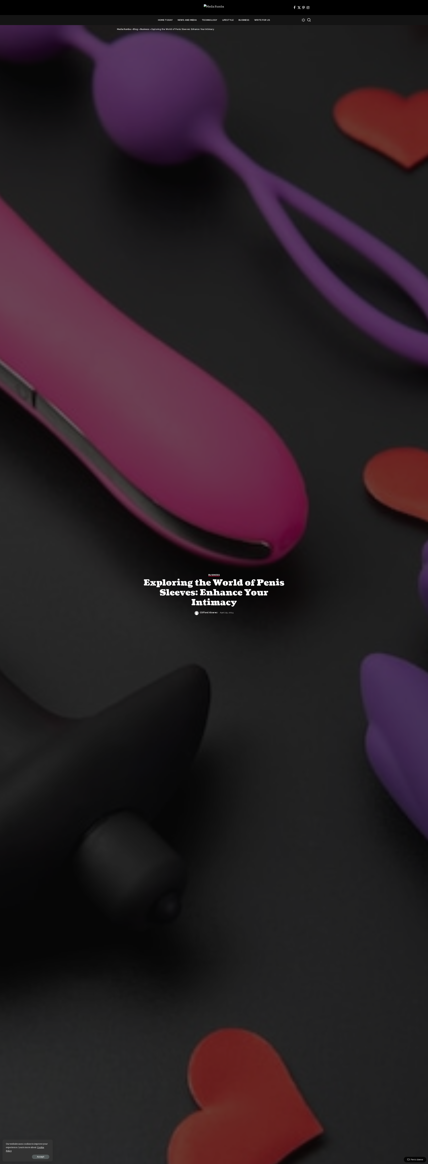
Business (214, 575)
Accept (40, 1157)
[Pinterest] (303, 7)
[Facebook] (294, 7)
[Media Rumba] (214, 7)
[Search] (309, 20)
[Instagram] (308, 7)
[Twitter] (299, 7)
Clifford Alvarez (209, 612)
